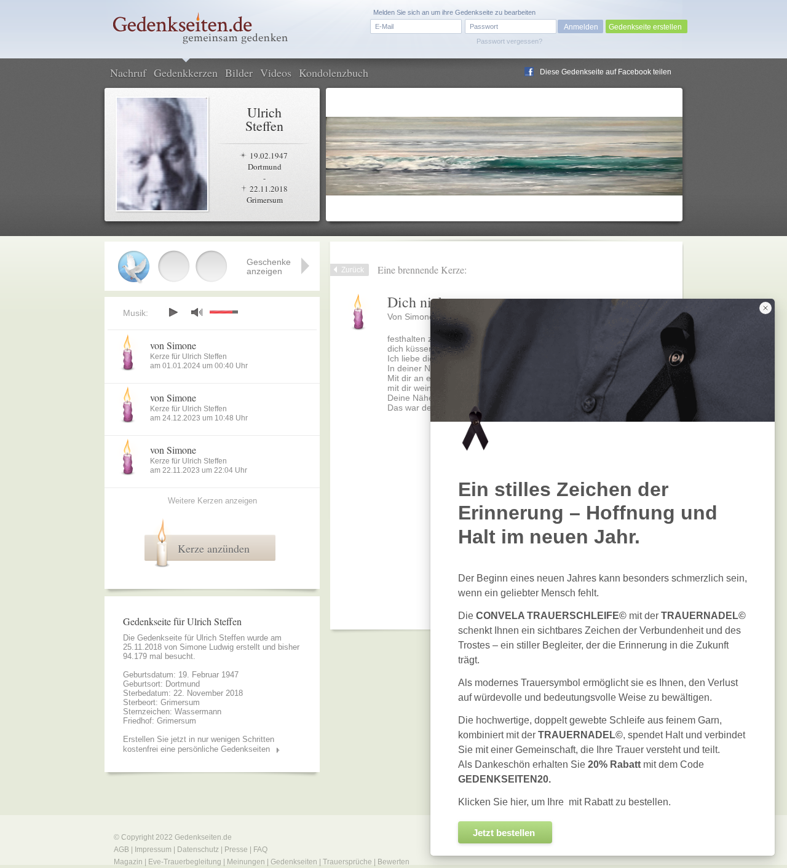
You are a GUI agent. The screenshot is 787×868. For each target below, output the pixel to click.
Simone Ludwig (207, 647)
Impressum (153, 849)
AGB (121, 849)
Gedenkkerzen (186, 72)
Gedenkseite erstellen (645, 27)
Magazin (128, 862)
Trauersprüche (347, 862)
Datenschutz (198, 849)
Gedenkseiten (294, 862)
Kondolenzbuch (333, 72)
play (172, 312)
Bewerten (393, 862)
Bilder (239, 72)
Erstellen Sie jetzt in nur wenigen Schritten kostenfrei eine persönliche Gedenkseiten (198, 744)
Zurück (352, 270)
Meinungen (246, 862)
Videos (275, 72)
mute (196, 312)
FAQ (260, 849)
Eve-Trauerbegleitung (184, 862)
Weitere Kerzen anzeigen (212, 500)
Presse (236, 849)
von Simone (173, 345)
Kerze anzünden (214, 548)
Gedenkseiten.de (203, 837)
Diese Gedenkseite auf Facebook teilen (605, 72)
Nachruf (128, 72)
